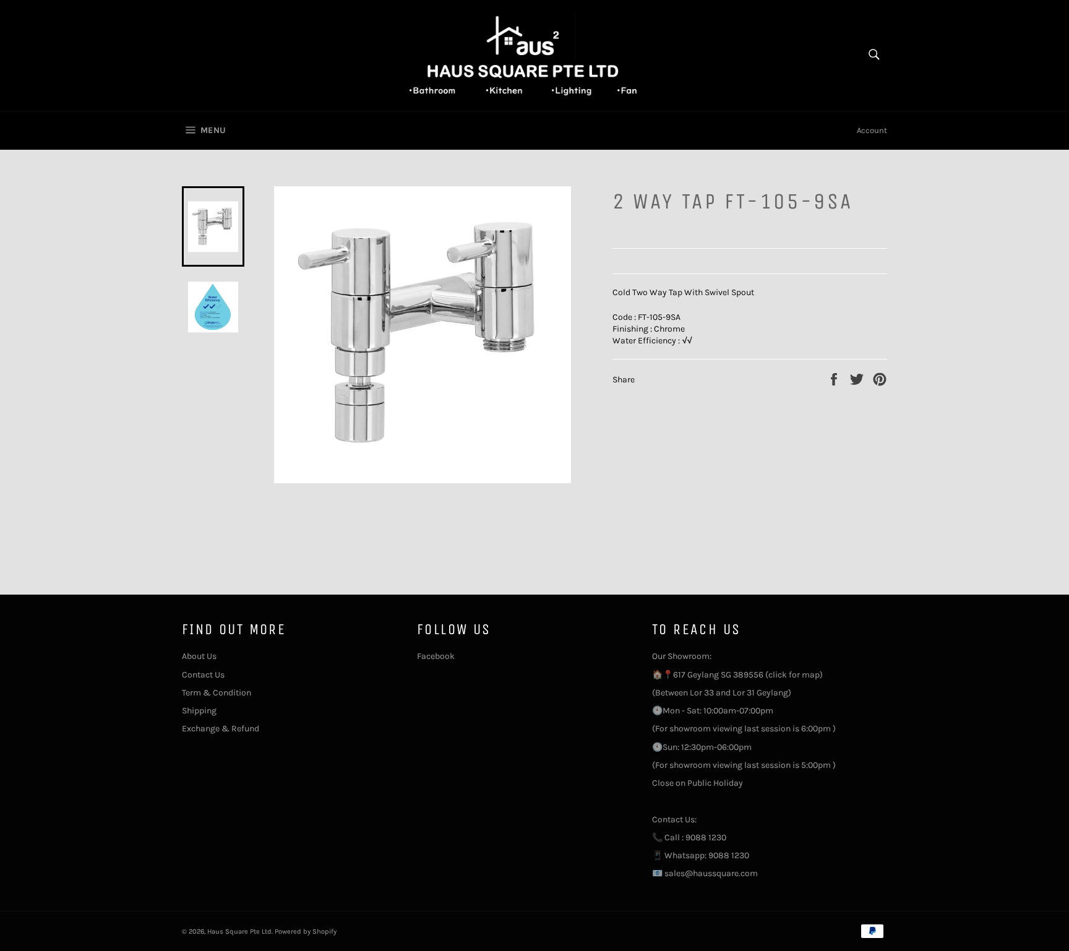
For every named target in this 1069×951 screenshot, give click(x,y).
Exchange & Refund (220, 728)
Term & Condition (216, 692)
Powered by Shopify (306, 931)
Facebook (436, 656)
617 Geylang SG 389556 (718, 674)
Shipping (199, 710)
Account (872, 130)
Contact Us (203, 674)
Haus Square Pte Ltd (239, 931)
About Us (199, 656)
